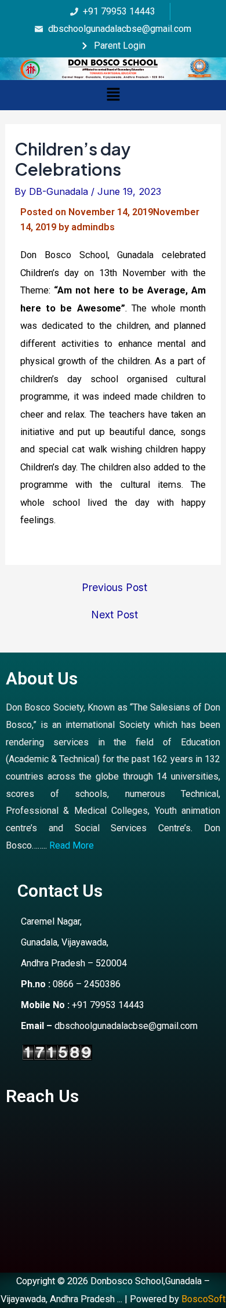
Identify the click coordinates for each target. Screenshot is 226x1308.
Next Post (114, 615)
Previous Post (114, 587)
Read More (71, 845)
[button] (113, 94)
